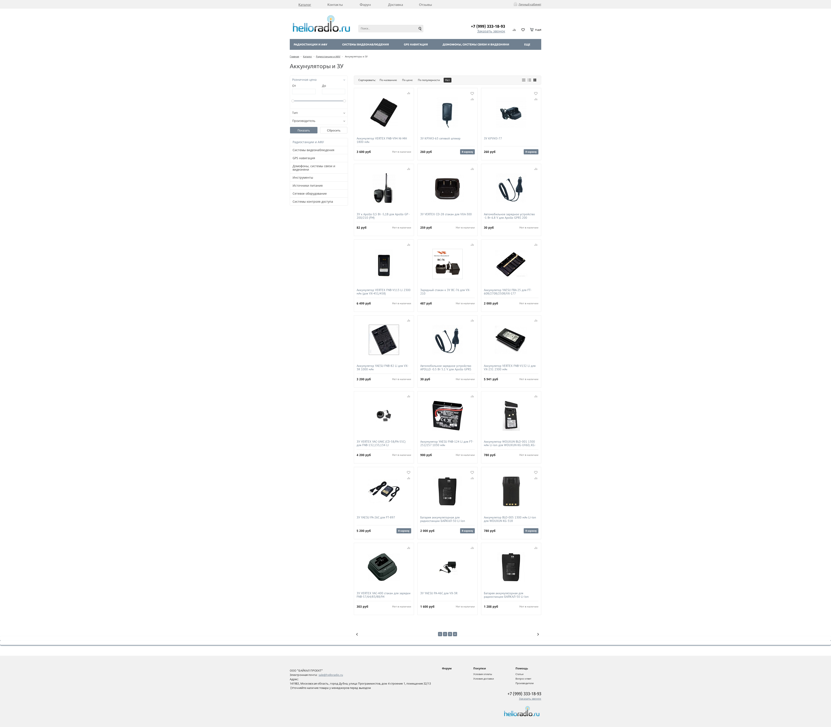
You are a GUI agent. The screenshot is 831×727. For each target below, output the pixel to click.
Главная (294, 56)
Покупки (479, 668)
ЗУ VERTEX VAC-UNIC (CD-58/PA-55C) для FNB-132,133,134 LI (381, 443)
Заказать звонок (491, 31)
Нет (447, 80)
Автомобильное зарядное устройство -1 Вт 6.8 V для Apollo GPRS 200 (509, 215)
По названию (388, 80)
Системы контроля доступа (313, 201)
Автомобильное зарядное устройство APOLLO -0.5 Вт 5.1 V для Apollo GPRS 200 (445, 367)
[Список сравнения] (514, 29)
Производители (524, 683)
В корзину (467, 151)
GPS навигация (416, 44)
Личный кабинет (530, 4)
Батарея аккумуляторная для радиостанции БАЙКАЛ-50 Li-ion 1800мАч (442, 519)
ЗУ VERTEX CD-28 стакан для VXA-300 (446, 214)
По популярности (429, 80)
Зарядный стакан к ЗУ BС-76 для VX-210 (445, 291)
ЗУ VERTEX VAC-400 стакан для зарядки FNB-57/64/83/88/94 (384, 594)
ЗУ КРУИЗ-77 (493, 138)
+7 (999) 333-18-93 (488, 26)
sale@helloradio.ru (331, 675)
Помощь (521, 668)
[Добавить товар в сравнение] (408, 93)
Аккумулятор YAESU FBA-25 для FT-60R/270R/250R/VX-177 (507, 291)
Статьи (519, 674)
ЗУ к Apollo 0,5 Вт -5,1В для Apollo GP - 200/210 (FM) (383, 215)
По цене (407, 80)
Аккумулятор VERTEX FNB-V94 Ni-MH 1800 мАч (382, 140)
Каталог (307, 56)
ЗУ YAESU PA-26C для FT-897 (376, 517)
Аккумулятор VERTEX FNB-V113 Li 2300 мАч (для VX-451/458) (384, 291)
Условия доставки (483, 678)
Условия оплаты (482, 674)
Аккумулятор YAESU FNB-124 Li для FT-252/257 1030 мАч (446, 443)
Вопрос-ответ (523, 678)
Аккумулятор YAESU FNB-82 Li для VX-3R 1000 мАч (382, 367)
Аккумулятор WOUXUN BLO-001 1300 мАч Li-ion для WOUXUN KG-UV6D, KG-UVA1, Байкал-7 (510, 443)
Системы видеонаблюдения (365, 44)
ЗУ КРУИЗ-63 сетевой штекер (440, 138)
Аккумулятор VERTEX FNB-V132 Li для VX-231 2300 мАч (510, 367)
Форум (447, 668)
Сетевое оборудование (310, 193)
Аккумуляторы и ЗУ (356, 56)
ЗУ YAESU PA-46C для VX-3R (438, 593)
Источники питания (308, 185)
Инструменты (303, 177)
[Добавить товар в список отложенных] (472, 93)
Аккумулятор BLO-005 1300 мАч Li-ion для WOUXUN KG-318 (510, 519)
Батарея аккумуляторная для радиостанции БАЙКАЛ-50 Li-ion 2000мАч (506, 594)
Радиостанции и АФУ (310, 44)
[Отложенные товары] (523, 29)
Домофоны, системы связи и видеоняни (476, 44)
